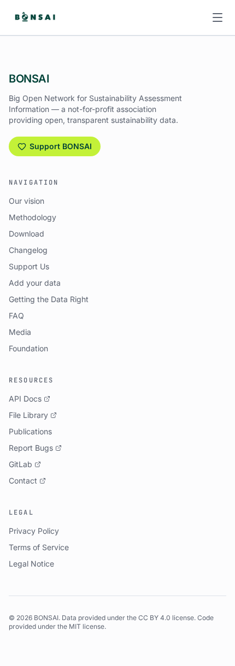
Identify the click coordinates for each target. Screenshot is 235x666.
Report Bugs (31, 447)
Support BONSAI (61, 146)
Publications (30, 431)
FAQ (16, 315)
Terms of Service (39, 547)
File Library (28, 415)
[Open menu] (217, 17)
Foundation (28, 348)
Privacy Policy (34, 530)
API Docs (25, 398)
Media (20, 332)
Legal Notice (31, 563)
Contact (23, 480)
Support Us (29, 266)
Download (26, 233)
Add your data (35, 282)
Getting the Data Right (49, 299)
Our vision (26, 200)
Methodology (32, 217)
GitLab (20, 464)
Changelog (28, 250)
